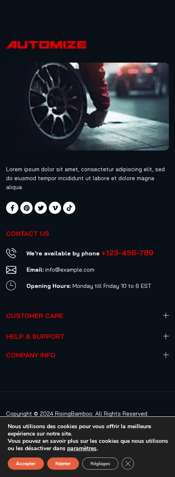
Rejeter (63, 463)
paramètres (81, 448)
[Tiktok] (69, 208)
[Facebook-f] (12, 208)
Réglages (100, 463)
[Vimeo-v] (55, 208)
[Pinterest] (26, 208)
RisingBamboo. (74, 413)
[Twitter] (41, 208)
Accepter (26, 463)
